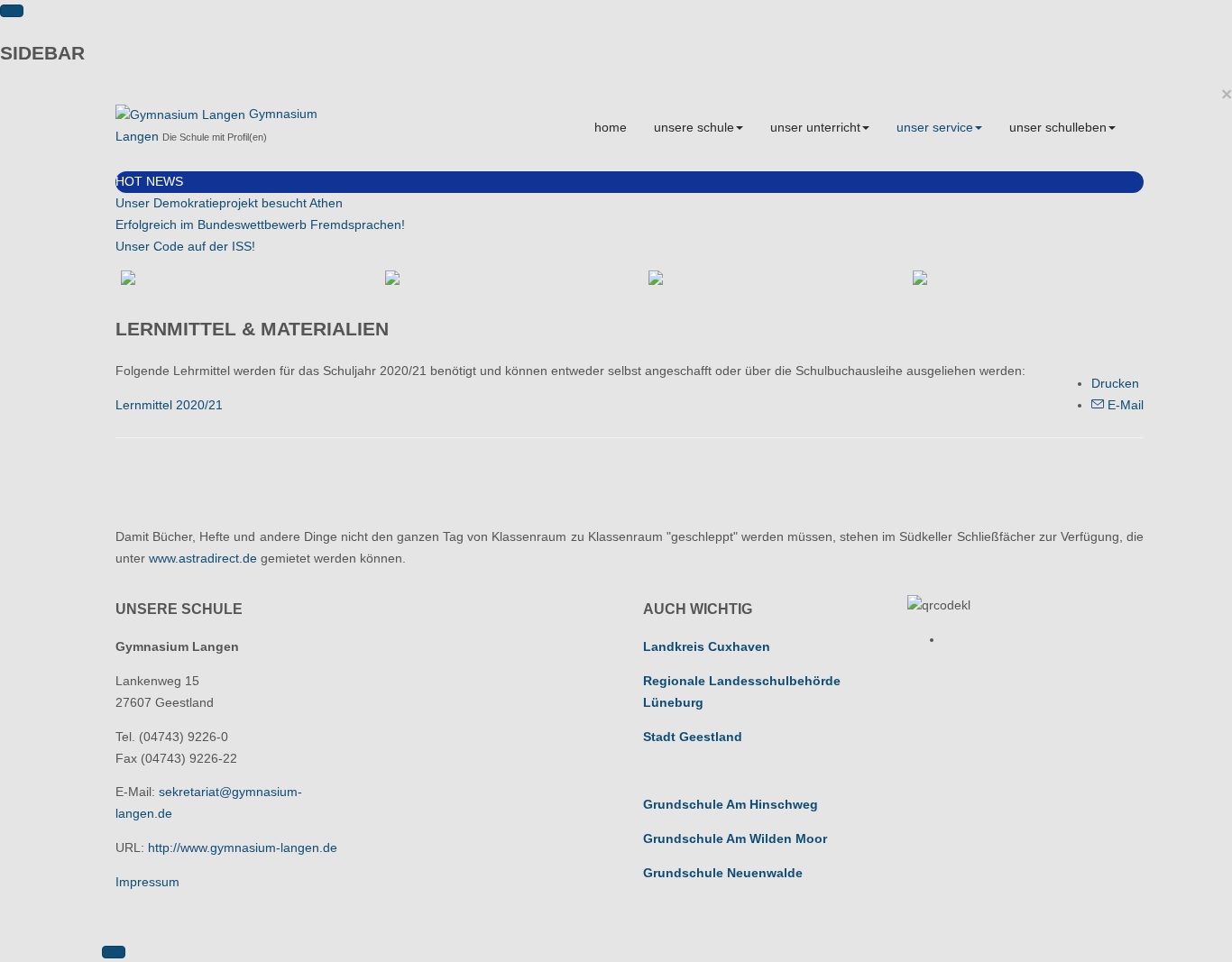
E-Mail (1124, 405)
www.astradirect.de (203, 558)
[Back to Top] (113, 952)
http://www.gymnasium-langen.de (242, 847)
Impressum (147, 882)
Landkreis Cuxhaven (706, 646)
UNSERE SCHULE (694, 127)
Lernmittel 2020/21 (169, 405)
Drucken (1115, 383)
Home (610, 127)
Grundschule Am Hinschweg (730, 804)
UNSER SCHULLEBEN (1058, 127)
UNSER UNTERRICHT (815, 127)
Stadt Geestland (692, 736)
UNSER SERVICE (934, 127)
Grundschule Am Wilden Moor (735, 838)
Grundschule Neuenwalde (723, 873)
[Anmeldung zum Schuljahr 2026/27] (498, 277)
